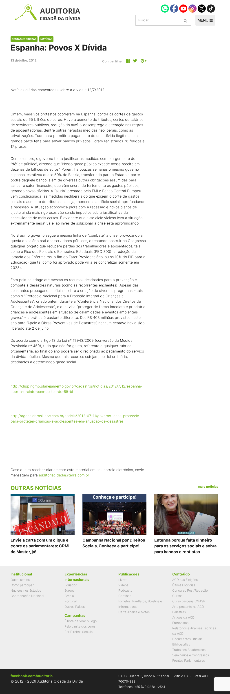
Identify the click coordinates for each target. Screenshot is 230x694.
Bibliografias (181, 644)
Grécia (69, 596)
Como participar (22, 585)
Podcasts (125, 590)
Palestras (179, 612)
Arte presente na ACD (188, 606)
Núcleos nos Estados (26, 590)
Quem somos (20, 580)
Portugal (70, 601)
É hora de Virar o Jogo (80, 621)
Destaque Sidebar (24, 39)
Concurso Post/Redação (190, 590)
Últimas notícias (183, 585)
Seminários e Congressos (190, 655)
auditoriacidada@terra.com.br (64, 475)
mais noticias (208, 486)
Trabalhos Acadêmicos (189, 650)
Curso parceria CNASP (188, 601)
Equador (70, 585)
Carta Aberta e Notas (134, 612)
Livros (122, 580)
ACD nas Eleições (185, 580)
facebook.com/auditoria (32, 676)
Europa (69, 590)
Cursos (177, 596)
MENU (204, 20)
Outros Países (74, 606)
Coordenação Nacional (27, 596)
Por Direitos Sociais (78, 632)
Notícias (46, 39)
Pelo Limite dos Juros (79, 626)
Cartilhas (124, 596)
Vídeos (123, 585)
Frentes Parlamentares (188, 660)
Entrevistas (180, 623)
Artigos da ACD (183, 617)
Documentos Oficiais (187, 639)
